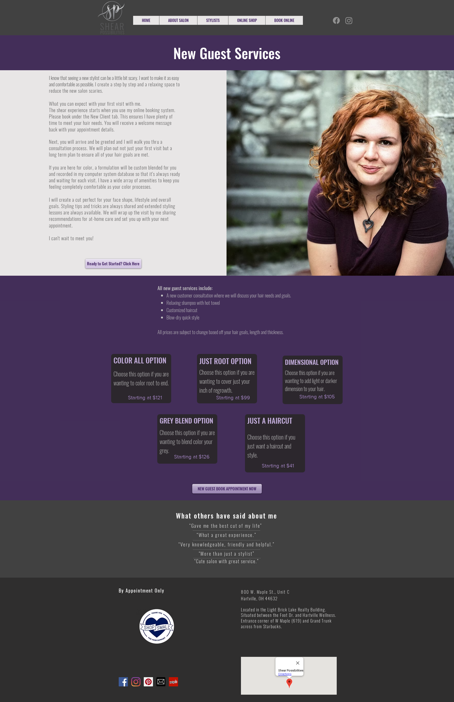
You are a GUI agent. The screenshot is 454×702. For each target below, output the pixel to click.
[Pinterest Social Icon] (148, 681)
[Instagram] (349, 20)
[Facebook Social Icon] (123, 681)
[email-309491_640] (161, 681)
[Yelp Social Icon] (173, 681)
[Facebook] (336, 20)
